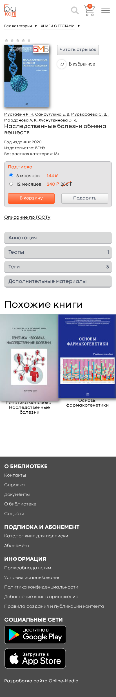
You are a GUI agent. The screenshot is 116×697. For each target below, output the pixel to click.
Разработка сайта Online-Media (41, 681)
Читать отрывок (78, 50)
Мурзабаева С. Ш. (90, 114)
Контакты (15, 475)
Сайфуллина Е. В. (52, 114)
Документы (17, 495)
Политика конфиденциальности (41, 587)
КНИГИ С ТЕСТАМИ (58, 26)
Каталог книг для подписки (36, 536)
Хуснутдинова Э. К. (58, 120)
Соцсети (14, 514)
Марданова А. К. (21, 120)
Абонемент (17, 546)
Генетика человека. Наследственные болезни (29, 407)
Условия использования (32, 578)
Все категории (18, 26)
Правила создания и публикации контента (54, 607)
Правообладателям (27, 568)
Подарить (84, 198)
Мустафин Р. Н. (19, 114)
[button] (105, 10)
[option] (29, 364)
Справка (14, 485)
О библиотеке (20, 504)
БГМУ (40, 148)
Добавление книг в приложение (41, 597)
